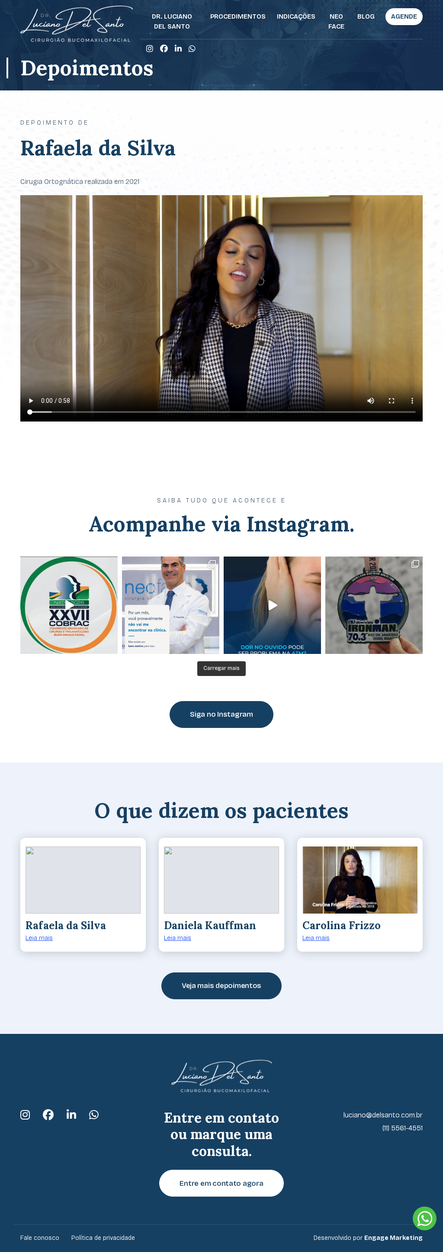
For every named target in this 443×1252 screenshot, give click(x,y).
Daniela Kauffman (210, 925)
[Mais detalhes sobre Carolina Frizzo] (359, 880)
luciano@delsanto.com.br (383, 1115)
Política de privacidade (103, 1238)
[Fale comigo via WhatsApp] (192, 49)
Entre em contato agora (221, 1183)
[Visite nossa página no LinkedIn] (178, 49)
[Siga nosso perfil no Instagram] (149, 49)
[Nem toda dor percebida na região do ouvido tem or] (272, 605)
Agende (404, 16)
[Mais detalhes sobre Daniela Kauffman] (221, 880)
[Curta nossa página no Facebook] (164, 49)
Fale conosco (39, 1238)
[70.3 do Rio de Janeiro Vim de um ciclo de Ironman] (374, 605)
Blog (366, 16)
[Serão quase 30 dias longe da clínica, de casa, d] (170, 605)
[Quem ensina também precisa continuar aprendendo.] (69, 605)
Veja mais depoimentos (221, 985)
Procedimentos (238, 16)
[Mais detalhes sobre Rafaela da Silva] (83, 880)
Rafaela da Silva (66, 925)
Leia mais (39, 938)
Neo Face (336, 21)
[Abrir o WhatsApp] (425, 1218)
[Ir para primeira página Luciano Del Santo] (76, 23)
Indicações (296, 16)
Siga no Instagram (221, 714)
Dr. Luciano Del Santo (172, 21)
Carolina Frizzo (341, 925)
